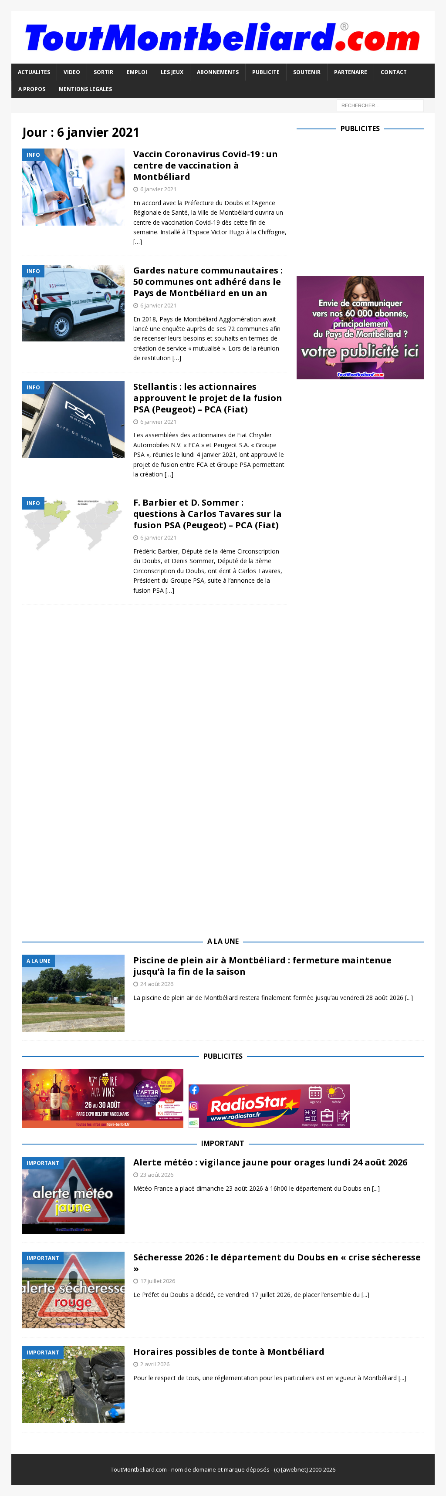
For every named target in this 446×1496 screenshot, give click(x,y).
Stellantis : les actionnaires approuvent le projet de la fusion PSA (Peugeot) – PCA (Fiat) (207, 398)
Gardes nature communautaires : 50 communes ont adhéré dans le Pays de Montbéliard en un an (208, 281)
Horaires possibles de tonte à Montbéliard (228, 1352)
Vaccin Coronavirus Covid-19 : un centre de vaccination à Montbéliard (205, 165)
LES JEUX (172, 72)
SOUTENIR (307, 72)
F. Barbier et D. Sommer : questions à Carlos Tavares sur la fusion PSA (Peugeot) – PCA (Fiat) (207, 513)
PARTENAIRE (350, 72)
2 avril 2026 (154, 1364)
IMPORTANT (222, 1143)
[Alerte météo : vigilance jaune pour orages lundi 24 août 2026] (73, 1195)
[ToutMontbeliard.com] (223, 58)
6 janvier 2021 (158, 189)
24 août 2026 (156, 984)
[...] (409, 997)
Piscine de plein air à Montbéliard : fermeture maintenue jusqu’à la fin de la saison (262, 965)
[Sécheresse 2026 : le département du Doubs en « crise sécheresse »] (73, 1290)
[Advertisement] (370, 202)
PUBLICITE (266, 72)
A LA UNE (223, 941)
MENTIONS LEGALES (85, 89)
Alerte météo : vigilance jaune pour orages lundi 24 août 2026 (270, 1162)
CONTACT (394, 72)
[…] (137, 241)
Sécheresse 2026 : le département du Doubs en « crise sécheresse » (277, 1262)
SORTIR (103, 72)
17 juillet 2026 (157, 1281)
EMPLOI (137, 72)
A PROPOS (31, 89)
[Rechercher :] (380, 105)
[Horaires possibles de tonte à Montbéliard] (73, 1384)
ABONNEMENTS (218, 72)
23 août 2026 (156, 1175)
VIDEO (72, 72)
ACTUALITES (34, 72)
